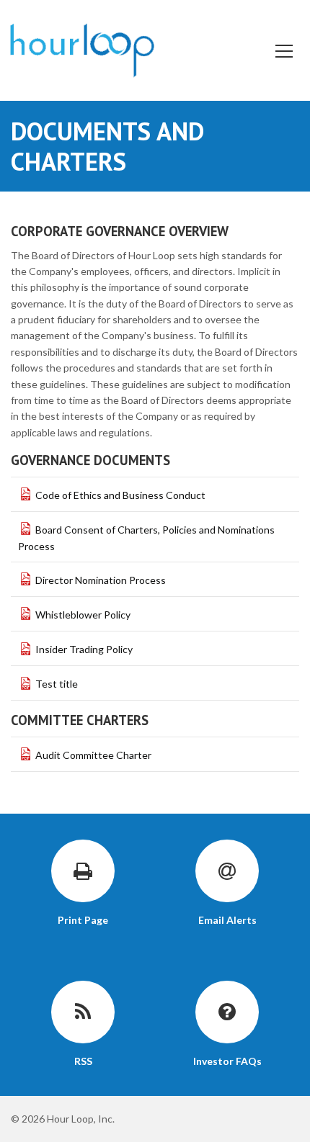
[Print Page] (83, 871)
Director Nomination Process (100, 580)
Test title (56, 684)
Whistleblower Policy (82, 614)
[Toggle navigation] (283, 50)
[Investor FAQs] (227, 1012)
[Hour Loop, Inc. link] (82, 48)
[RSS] (83, 1012)
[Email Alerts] (227, 871)
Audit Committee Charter (93, 755)
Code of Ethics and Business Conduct (120, 495)
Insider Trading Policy (84, 649)
